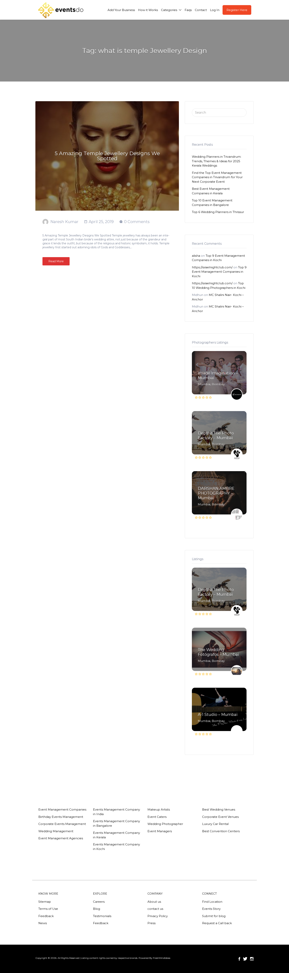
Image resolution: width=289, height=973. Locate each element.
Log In (214, 10)
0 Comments (137, 221)
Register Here (236, 10)
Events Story (211, 909)
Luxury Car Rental (215, 824)
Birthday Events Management (60, 817)
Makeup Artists (158, 809)
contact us (155, 909)
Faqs (188, 10)
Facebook (239, 958)
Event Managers (159, 831)
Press (151, 923)
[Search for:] (219, 112)
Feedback (46, 916)
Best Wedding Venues (218, 809)
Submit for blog (213, 916)
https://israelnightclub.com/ (212, 267)
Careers (99, 902)
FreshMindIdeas (161, 957)
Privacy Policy (157, 916)
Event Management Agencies (60, 838)
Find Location (212, 902)
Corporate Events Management (62, 824)
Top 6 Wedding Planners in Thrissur (218, 212)
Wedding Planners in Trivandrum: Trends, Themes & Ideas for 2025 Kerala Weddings (216, 161)
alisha (196, 256)
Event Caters (157, 817)
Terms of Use (48, 909)
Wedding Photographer (165, 824)
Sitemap (44, 902)
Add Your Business (121, 10)
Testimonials (102, 916)
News (42, 923)
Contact (201, 10)
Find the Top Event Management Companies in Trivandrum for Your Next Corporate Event (217, 177)
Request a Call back (217, 923)
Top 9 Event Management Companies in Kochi (219, 271)
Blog (96, 909)
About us (154, 902)
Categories (169, 10)
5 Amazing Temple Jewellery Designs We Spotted (107, 156)
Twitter (245, 958)
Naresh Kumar (64, 221)
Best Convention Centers (221, 831)
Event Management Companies (62, 809)
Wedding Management (55, 831)
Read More (56, 261)
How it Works (148, 10)
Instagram (252, 958)
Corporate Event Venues (220, 817)
